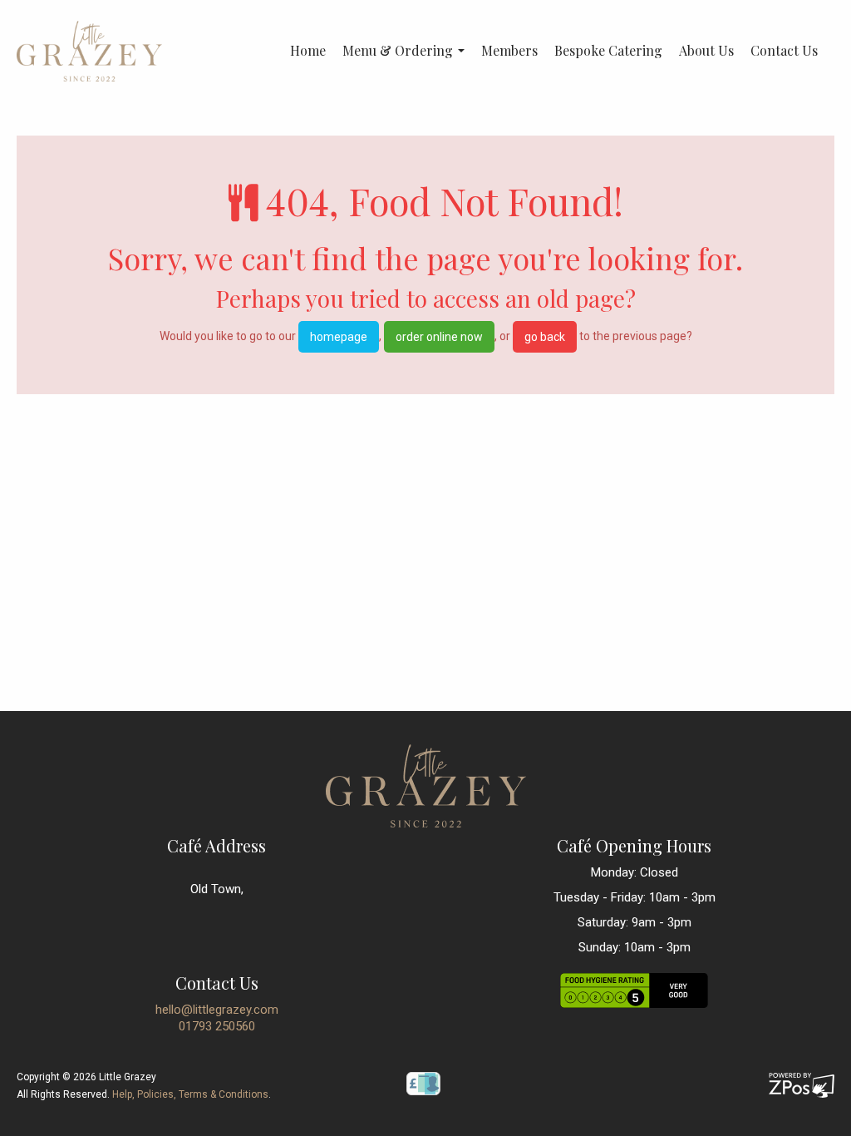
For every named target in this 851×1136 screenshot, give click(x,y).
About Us (706, 50)
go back (544, 336)
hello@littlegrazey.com (216, 1009)
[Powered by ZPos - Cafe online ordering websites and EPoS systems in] (801, 1084)
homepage (338, 336)
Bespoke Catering (608, 50)
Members (509, 50)
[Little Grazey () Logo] (89, 50)
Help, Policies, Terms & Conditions (190, 1094)
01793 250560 (217, 1026)
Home (308, 50)
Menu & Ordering (399, 50)
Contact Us (784, 50)
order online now (439, 336)
